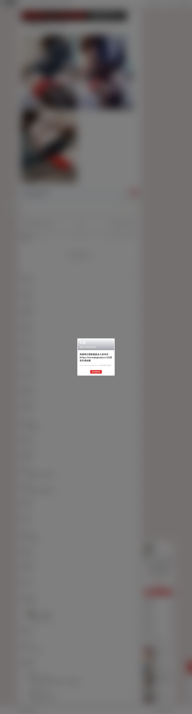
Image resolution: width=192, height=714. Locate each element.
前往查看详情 (96, 372)
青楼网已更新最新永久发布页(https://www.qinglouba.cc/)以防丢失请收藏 (96, 357)
